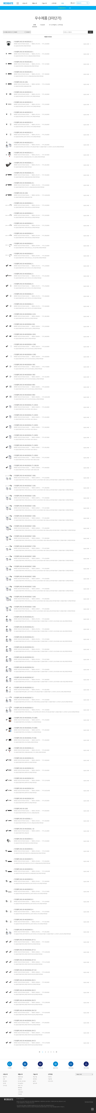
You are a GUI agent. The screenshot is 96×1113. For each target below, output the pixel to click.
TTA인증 (20, 1094)
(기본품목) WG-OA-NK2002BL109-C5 (32, 1043)
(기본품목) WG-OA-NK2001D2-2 (31, 104)
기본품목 (42, 25)
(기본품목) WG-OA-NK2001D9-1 (31, 74)
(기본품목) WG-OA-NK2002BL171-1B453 (31, 447)
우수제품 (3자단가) (62, 8)
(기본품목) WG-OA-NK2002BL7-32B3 (44, 599)
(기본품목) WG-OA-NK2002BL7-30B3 (43, 578)
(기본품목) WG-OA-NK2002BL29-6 (43, 669)
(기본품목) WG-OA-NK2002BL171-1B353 (31, 427)
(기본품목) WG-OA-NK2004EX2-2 (31, 891)
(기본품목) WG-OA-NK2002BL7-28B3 (43, 558)
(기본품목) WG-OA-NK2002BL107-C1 (31, 942)
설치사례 (35, 1083)
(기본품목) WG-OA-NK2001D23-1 (39, 144)
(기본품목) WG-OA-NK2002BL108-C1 (31, 982)
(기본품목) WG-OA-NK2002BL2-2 (31, 276)
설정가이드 (55, 1068)
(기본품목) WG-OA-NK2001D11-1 (31, 155)
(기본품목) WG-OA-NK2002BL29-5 (43, 659)
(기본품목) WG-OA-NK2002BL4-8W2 (32, 397)
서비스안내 (50, 1081)
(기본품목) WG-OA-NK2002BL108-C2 (31, 992)
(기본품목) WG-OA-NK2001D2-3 (31, 134)
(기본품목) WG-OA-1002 (32, 195)
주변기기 (20, 1090)
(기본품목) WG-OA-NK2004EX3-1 (42, 932)
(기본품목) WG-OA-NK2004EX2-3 (31, 921)
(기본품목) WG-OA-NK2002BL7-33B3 (44, 609)
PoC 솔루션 (20, 1083)
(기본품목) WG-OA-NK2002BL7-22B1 (43, 498)
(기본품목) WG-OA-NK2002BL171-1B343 (31, 417)
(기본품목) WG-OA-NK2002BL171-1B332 (31, 407)
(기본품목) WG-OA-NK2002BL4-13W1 (31, 346)
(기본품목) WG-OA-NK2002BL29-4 (43, 649)
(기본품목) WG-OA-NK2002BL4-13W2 (31, 356)
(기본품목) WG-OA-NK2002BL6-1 (31, 205)
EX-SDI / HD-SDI (22, 1081)
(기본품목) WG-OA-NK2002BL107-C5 (32, 962)
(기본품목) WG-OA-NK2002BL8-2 (31, 255)
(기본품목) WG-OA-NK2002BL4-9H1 (31, 326)
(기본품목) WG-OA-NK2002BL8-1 (31, 245)
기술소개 (44, 3)
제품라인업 (20, 1076)
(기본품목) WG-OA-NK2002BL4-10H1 (31, 336)
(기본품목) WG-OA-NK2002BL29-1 (43, 619)
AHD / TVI (20, 1085)
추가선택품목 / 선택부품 (56, 25)
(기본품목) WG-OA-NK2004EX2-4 (31, 911)
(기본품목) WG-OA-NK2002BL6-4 (31, 235)
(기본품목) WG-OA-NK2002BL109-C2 (32, 1032)
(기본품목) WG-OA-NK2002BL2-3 (31, 306)
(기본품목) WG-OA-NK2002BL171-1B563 (31, 457)
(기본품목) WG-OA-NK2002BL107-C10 (32, 972)
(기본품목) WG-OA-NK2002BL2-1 (31, 266)
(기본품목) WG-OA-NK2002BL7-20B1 (43, 477)
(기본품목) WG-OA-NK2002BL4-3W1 (31, 366)
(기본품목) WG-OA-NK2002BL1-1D (31, 831)
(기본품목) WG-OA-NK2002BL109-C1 (31, 1022)
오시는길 (5, 1085)
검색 (90, 32)
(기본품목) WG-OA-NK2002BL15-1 (31, 185)
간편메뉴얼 (40, 1068)
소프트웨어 (20, 1092)
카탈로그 (25, 1068)
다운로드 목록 (86, 44)
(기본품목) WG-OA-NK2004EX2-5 (31, 901)
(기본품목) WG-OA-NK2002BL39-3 (32, 780)
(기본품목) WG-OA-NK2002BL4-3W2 (31, 377)
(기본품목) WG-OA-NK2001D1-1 (31, 44)
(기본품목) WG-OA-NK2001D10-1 (31, 54)
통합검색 (79, 3)
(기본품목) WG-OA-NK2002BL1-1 (31, 165)
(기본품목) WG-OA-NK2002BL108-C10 (32, 1012)
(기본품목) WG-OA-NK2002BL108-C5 (32, 1002)
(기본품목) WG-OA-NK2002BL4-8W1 (31, 387)
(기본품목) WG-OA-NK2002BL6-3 (31, 225)
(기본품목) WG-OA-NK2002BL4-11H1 (31, 316)
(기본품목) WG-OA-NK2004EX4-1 (32, 871)
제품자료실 (70, 1068)
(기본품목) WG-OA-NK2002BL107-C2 (32, 952)
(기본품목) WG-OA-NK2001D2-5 (31, 114)
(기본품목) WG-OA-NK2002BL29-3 (43, 639)
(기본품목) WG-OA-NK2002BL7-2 (43, 699)
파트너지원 (86, 1068)
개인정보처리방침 (89, 1102)
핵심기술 (35, 1076)
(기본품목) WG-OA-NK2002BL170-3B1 (31, 740)
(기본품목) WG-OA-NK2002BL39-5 (31, 800)
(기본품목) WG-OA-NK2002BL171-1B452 (31, 437)
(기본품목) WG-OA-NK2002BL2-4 (31, 296)
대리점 (4, 1083)
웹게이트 (5, 1076)
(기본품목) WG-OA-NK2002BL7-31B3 (43, 588)
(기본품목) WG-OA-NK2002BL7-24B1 (43, 518)
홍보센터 (5, 1081)
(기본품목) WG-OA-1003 (31, 810)
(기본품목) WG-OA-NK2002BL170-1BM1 (31, 720)
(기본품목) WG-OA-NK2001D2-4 (31, 124)
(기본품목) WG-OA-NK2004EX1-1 (31, 841)
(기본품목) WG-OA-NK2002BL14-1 (31, 175)
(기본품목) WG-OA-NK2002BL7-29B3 (43, 568)
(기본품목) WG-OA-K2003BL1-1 (31, 821)
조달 (62, 3)
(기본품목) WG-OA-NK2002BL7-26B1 (44, 538)
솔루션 (34, 1081)
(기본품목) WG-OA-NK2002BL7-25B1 (44, 528)
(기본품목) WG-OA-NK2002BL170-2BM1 (31, 730)
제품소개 (34, 3)
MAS (70, 8)
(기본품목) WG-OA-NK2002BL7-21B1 (43, 488)
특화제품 (20, 1087)
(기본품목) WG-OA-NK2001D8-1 (31, 64)
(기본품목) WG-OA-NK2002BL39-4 (32, 790)
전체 (34, 25)
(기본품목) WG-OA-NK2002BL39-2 (31, 770)
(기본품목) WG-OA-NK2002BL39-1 (31, 760)
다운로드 (50, 1076)
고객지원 (54, 3)
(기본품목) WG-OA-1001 (32, 84)
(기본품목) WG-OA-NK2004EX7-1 (32, 861)
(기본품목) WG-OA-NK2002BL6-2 (31, 215)
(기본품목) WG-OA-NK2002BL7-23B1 (43, 508)
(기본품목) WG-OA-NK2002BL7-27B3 (43, 548)
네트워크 (20, 1079)
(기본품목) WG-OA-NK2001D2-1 (31, 94)
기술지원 (50, 1079)
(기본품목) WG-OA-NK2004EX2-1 (31, 881)
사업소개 (24, 3)
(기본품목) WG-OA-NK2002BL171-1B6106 (31, 467)
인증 (4, 1079)
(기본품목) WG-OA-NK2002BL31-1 (42, 689)
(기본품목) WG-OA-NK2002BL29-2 (43, 629)
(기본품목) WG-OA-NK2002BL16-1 (31, 750)
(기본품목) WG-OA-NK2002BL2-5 (31, 286)
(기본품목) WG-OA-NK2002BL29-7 (43, 679)
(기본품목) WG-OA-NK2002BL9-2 (46, 710)
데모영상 (35, 1079)
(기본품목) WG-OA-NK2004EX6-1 (31, 851)
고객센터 (10, 1068)
